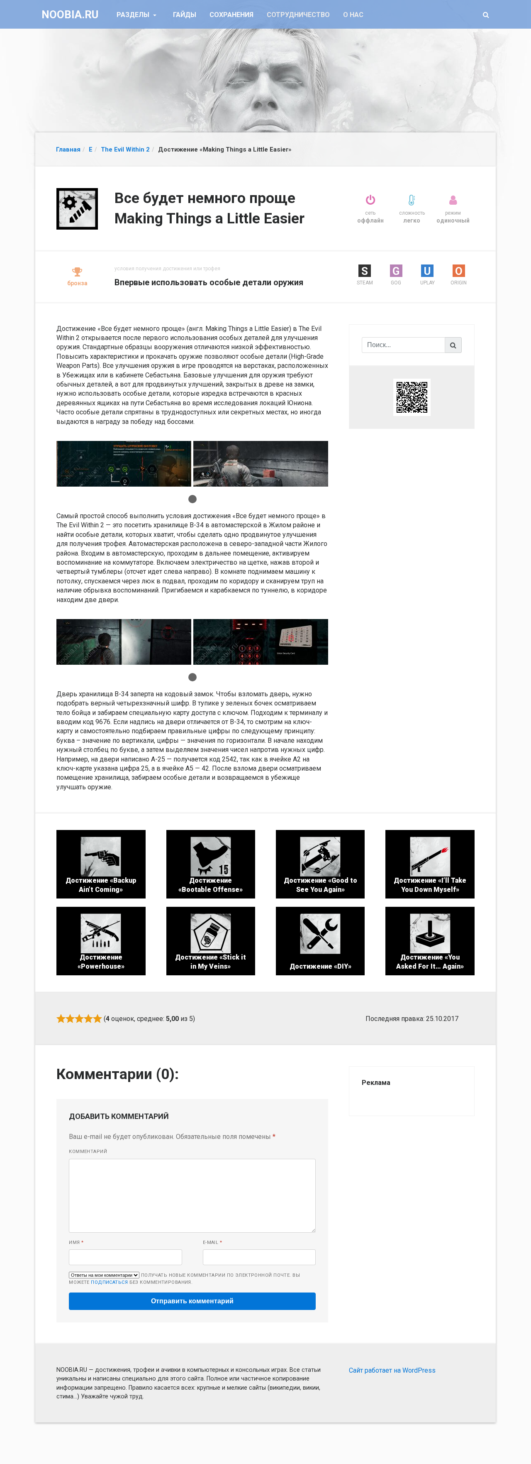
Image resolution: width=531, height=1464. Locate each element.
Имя (76, 1242)
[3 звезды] (79, 1018)
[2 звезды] (70, 1018)
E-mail (212, 1242)
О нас (353, 15)
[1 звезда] (61, 1018)
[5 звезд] (97, 1018)
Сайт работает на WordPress (392, 1370)
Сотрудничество (298, 15)
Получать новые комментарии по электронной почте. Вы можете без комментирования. (184, 1279)
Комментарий (88, 1151)
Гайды (184, 15)
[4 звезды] (88, 1018)
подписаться (109, 1282)
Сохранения (231, 15)
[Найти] (453, 345)
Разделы (134, 15)
